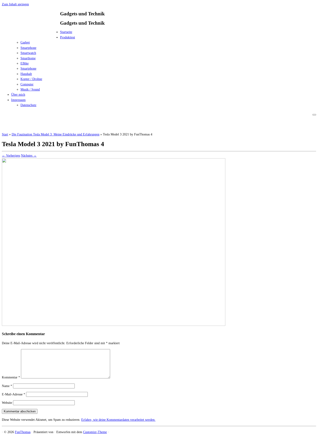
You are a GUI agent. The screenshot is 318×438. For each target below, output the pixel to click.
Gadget (25, 42)
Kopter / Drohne (31, 79)
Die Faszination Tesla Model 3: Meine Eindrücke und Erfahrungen (55, 134)
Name (7, 386)
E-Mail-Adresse (13, 394)
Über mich (18, 94)
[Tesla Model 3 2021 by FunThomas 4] (113, 325)
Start (5, 134)
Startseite (66, 32)
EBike (24, 63)
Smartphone (28, 48)
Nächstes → (29, 155)
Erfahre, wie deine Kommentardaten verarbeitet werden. (118, 419)
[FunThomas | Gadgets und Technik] (31, 33)
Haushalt (26, 74)
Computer (27, 84)
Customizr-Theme (95, 432)
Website (7, 402)
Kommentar (11, 377)
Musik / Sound (30, 89)
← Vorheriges (11, 155)
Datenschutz (28, 105)
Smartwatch (28, 53)
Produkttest (67, 37)
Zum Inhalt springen (15, 4)
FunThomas (22, 432)
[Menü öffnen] (314, 114)
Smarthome (28, 58)
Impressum (18, 100)
